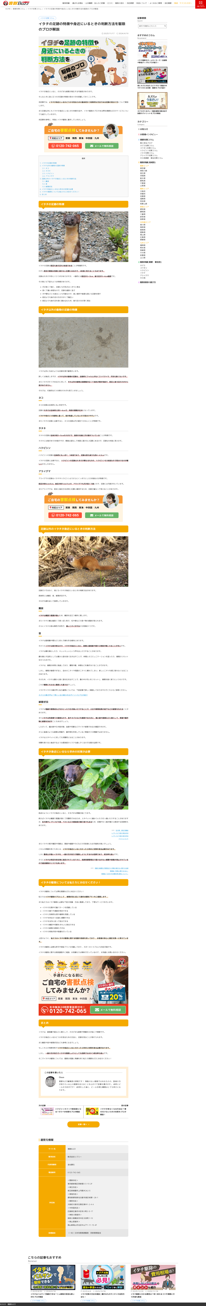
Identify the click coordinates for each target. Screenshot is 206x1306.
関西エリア (144, 188)
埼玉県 (142, 173)
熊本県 (142, 248)
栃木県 (142, 178)
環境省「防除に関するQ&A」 (119, 871)
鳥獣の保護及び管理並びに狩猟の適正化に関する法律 (111, 868)
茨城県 (142, 175)
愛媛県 (142, 239)
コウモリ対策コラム (148, 148)
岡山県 (142, 235)
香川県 (142, 225)
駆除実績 (66, 3)
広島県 (142, 237)
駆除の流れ (119, 3)
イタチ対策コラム (47, 18)
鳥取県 (142, 227)
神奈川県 (143, 171)
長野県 (142, 219)
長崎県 (142, 250)
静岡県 (142, 211)
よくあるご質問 (156, 3)
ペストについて (123, 839)
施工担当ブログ (146, 143)
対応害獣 (130, 3)
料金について (141, 3)
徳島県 (142, 232)
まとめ (43, 194)
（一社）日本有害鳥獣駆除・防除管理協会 (84, 1233)
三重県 (142, 214)
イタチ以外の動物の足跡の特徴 (52, 165)
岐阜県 (142, 217)
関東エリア (144, 166)
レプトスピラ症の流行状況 (120, 836)
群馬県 (142, 181)
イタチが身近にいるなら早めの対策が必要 (56, 189)
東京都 (142, 168)
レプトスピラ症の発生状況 (120, 833)
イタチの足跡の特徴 (48, 163)
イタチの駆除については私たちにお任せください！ (60, 192)
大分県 (142, 252)
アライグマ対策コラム (149, 155)
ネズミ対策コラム (147, 145)
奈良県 (142, 201)
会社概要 (168, 3)
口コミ (110, 3)
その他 (142, 278)
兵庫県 (142, 196)
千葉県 (142, 183)
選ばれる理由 (77, 3)
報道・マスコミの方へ (183, 3)
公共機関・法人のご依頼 (95, 3)
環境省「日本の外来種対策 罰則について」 (114, 874)
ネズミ (142, 265)
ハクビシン (48, 173)
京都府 (142, 194)
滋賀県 (142, 198)
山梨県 (142, 185)
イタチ (142, 273)
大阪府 (142, 191)
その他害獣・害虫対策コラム (151, 158)
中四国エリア (145, 222)
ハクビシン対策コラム (149, 150)
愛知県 (142, 209)
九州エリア (144, 243)
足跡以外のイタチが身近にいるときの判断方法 (58, 179)
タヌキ (46, 171)
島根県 (142, 230)
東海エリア (144, 207)
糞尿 (45, 181)
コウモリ (143, 268)
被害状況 (47, 186)
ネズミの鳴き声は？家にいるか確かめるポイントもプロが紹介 (63, 695)
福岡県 (142, 245)
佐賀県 (142, 255)
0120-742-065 (68, 1011)
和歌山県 (143, 204)
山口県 (142, 258)
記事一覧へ (82, 1124)
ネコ (45, 168)
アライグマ (48, 176)
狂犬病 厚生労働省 (122, 830)
